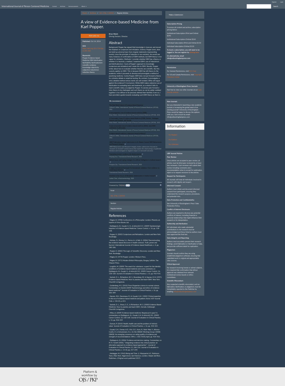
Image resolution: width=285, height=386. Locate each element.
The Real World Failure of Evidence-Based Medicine (126, 105)
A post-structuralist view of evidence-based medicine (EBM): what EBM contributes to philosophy (132, 127)
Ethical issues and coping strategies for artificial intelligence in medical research (135, 160)
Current (54, 6)
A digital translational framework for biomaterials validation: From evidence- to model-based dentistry (134, 169)
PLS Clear (192, 71)
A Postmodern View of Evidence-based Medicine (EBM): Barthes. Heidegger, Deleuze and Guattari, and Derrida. (134, 119)
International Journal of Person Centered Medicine (25, 6)
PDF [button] (97, 36)
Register (274, 2)
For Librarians (173, 144)
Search (275, 6)
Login (281, 2)
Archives (62, 6)
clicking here (194, 52)
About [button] (83, 6)
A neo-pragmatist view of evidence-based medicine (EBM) (128, 113)
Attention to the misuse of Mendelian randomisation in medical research (132, 176)
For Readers (173, 135)
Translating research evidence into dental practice (125, 154)
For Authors (173, 140)
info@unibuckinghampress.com (185, 291)
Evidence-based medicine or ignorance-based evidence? (127, 133)
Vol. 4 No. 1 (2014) (106, 13)
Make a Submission (176, 15)
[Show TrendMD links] (161, 185)
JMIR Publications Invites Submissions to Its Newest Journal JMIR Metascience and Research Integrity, (135, 143)
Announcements (73, 6)
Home (84, 13)
